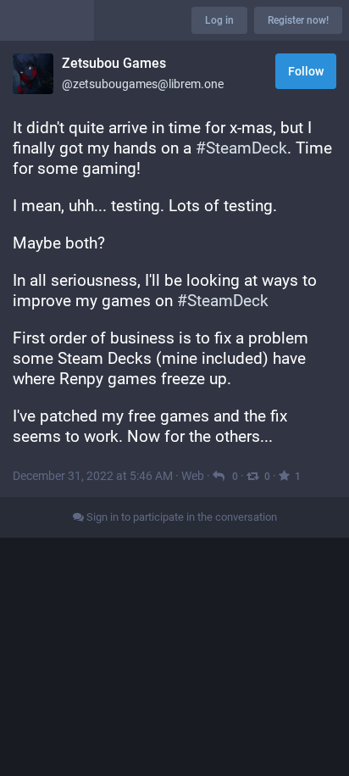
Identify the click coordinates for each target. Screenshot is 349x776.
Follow (306, 71)
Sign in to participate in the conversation (180, 517)
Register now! (298, 20)
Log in (219, 20)
